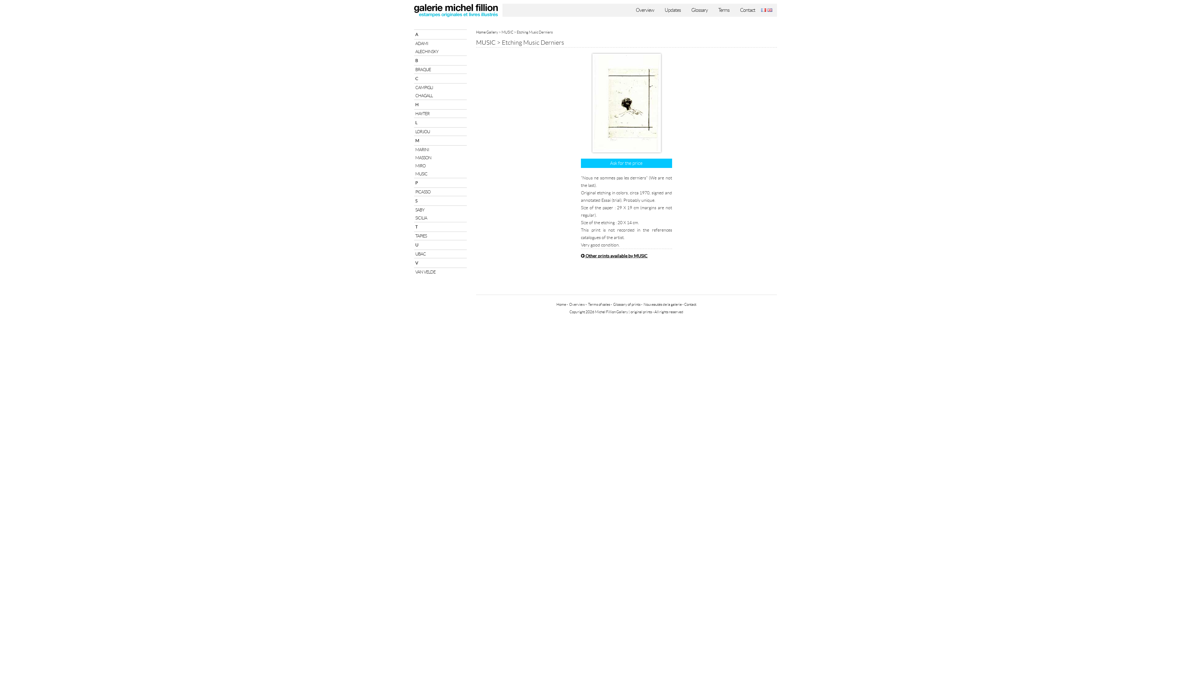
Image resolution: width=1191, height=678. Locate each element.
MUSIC (421, 173)
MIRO (420, 165)
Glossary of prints (626, 304)
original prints (641, 312)
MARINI (422, 149)
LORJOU (422, 131)
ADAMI (421, 43)
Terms (723, 10)
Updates (673, 10)
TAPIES (421, 235)
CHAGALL (424, 95)
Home (561, 304)
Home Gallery (487, 32)
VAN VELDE (425, 271)
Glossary (699, 10)
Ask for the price (626, 163)
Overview (645, 10)
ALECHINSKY (426, 51)
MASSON (423, 157)
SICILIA (421, 217)
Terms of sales (599, 304)
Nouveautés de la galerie (663, 304)
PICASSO (422, 191)
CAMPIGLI (424, 87)
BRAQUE (423, 69)
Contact (747, 10)
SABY (419, 209)
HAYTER (422, 113)
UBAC (420, 253)
